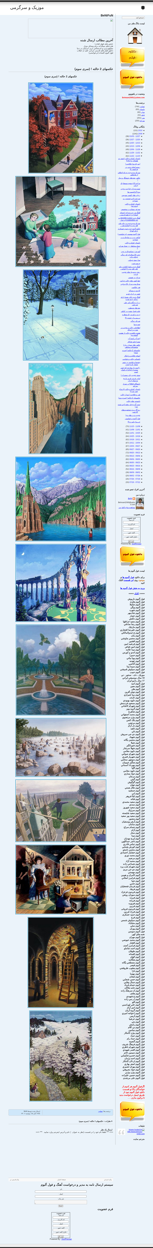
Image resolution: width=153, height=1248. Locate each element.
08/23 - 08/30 (134, 462)
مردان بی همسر (134, 277)
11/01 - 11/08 (134, 430)
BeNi (130, 498)
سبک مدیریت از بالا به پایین (130, 284)
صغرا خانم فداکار (133, 342)
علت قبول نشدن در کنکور (130, 311)
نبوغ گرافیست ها (133, 192)
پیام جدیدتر (108, 1179)
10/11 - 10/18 (134, 439)
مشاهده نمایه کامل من (126, 507)
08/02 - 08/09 (134, 472)
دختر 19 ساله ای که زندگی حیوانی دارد (130, 256)
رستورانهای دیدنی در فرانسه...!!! (132, 168)
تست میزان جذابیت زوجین (130, 189)
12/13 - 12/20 (134, 143)
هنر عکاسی (135, 287)
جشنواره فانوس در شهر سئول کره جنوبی (131, 363)
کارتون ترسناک (134, 291)
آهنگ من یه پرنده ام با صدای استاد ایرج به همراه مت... (129, 214)
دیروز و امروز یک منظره (131, 315)
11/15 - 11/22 (134, 156)
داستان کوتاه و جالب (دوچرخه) (132, 205)
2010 (140, 130)
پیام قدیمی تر (14, 1179)
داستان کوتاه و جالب (132, 243)
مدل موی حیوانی (134, 260)
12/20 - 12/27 (134, 140)
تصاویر (100, 1111)
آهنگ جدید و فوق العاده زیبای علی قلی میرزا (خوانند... (129, 268)
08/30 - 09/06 (134, 459)
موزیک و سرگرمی (27, 7)
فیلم (143, 115)
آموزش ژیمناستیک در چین (130, 251)
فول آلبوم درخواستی (132, 419)
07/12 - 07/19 (134, 482)
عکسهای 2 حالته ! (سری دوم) (129, 398)
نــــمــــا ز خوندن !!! (132, 318)
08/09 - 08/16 (134, 469)
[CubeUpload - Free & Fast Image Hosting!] (70, 37)
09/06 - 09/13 (134, 456)
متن (143, 118)
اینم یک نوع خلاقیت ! (132, 164)
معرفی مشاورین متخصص (130, 209)
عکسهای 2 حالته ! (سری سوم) (94, 69)
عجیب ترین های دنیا (133, 415)
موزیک (142, 121)
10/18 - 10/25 (134, 436)
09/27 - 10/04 (134, 446)
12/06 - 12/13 (134, 146)
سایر (143, 112)
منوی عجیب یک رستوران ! (130, 375)
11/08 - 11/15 (134, 426)
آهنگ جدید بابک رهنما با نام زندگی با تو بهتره (130, 298)
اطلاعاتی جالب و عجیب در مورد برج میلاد (130, 329)
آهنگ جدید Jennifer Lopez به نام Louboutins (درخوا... (129, 219)
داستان (142, 109)
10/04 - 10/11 (134, 443)
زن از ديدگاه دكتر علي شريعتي (132, 304)
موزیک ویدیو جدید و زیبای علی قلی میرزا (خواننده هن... (129, 224)
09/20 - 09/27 (134, 449)
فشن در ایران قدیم (133, 294)
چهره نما (137, 324)
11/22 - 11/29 (134, 153)
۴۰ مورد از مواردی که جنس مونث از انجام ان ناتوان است (130, 370)
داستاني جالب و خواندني (131, 359)
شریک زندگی (135, 321)
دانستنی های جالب (133, 401)
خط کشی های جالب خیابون (130, 281)
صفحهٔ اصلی (61, 1179)
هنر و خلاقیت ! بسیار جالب (130, 395)
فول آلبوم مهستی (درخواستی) (129, 234)
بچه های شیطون (134, 308)
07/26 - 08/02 (134, 476)
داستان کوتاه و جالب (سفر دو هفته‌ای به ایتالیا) (129, 160)
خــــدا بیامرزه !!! (134, 422)
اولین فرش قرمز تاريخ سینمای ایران (131, 379)
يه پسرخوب (136, 263)
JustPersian (66, 1239)
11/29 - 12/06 (134, 149)
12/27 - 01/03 (134, 136)
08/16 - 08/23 (134, 466)
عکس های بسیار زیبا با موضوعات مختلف (131, 346)
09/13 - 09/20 (134, 453)
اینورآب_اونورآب (134, 338)
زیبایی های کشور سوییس (130, 195)
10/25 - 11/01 (134, 433)
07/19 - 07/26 (134, 479)
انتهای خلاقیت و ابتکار (132, 356)
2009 (140, 134)
